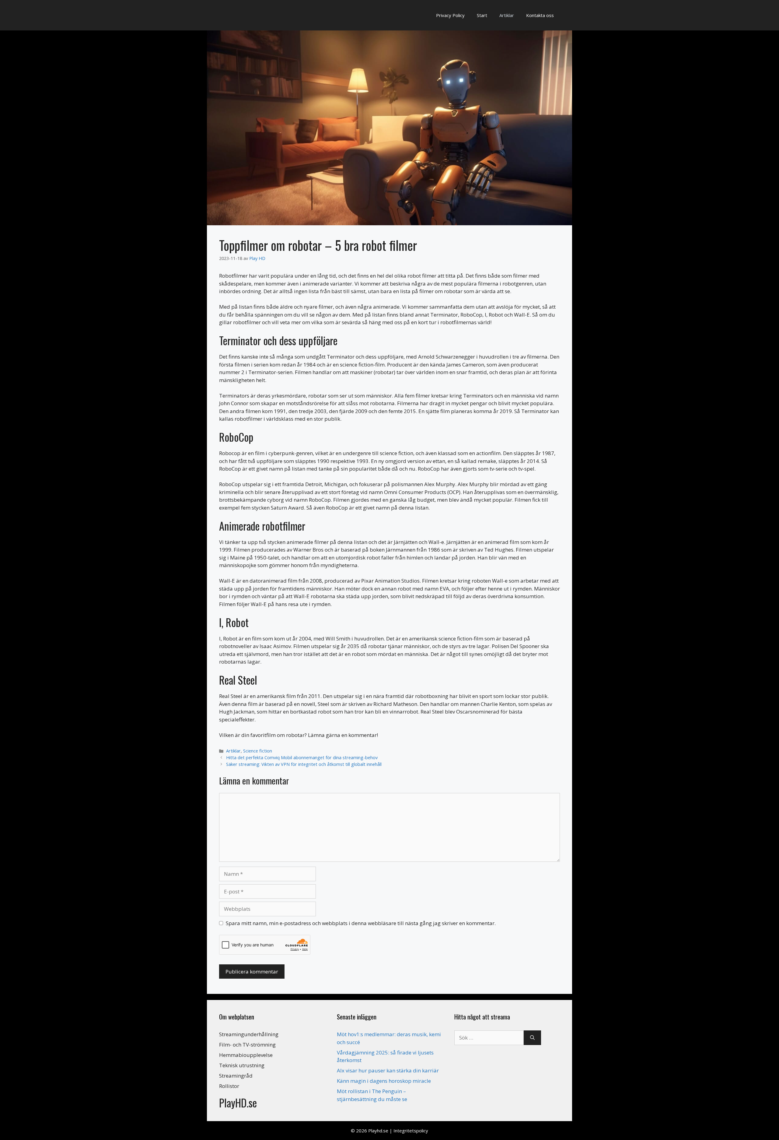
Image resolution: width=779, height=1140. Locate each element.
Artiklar (506, 15)
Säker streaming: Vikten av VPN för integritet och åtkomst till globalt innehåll (304, 764)
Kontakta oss (540, 15)
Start (482, 15)
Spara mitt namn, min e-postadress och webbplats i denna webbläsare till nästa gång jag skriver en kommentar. (361, 923)
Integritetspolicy (410, 1131)
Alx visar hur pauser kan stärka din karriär (388, 1070)
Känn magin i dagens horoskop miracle (384, 1080)
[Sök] (532, 1037)
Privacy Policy (450, 15)
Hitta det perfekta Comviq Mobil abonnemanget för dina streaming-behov (302, 757)
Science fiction (257, 751)
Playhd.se (378, 1131)
